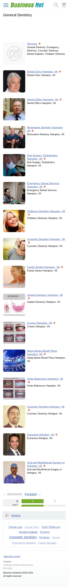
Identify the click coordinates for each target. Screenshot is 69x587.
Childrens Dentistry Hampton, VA (46, 211)
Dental (56, 537)
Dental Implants (28, 532)
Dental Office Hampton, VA (43, 99)
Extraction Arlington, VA (41, 434)
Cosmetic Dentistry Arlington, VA (45, 406)
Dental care (15, 527)
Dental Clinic (32, 527)
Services (32, 43)
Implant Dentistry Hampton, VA (45, 295)
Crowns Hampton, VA (39, 322)
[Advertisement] (34, 29)
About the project (11, 556)
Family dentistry (47, 542)
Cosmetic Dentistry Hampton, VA (46, 239)
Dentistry (44, 537)
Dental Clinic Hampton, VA (42, 71)
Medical (15, 515)
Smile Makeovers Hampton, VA (45, 378)
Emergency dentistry (24, 542)
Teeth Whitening (50, 527)
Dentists (45, 532)
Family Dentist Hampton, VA (43, 267)
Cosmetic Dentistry (23, 537)
